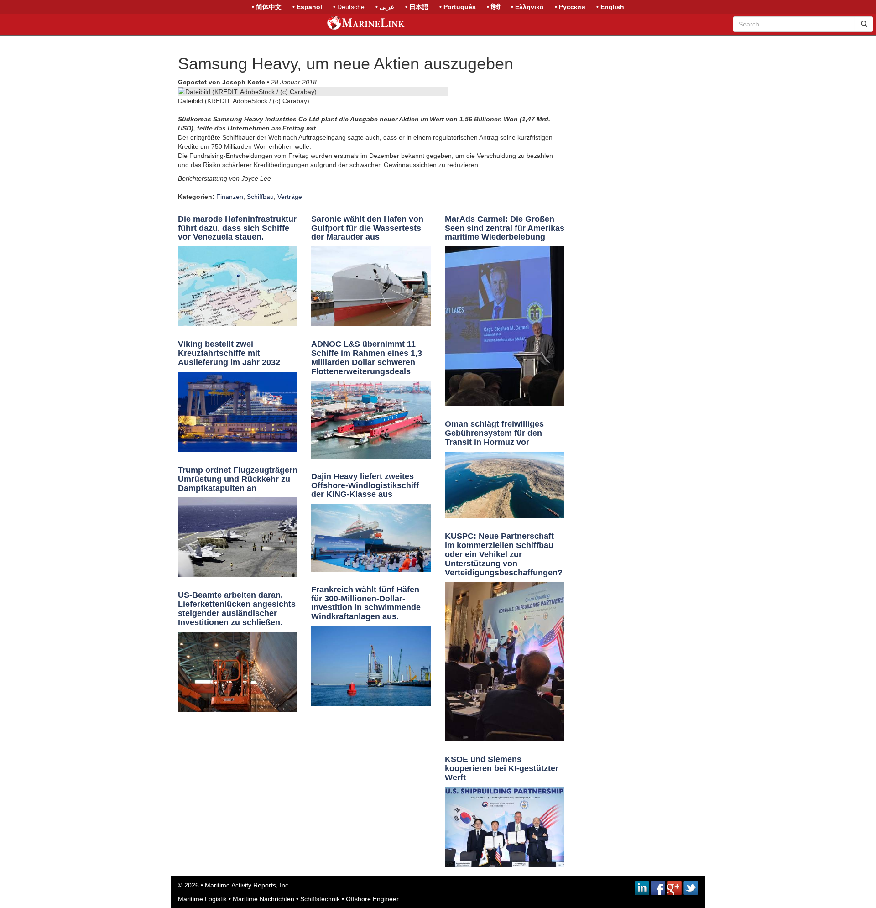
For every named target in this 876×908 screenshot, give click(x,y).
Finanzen (229, 196)
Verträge (289, 196)
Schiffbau (260, 196)
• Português (457, 6)
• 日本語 (416, 6)
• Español (307, 6)
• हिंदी (493, 6)
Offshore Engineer (372, 899)
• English (610, 6)
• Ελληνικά (527, 6)
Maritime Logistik (202, 899)
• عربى (384, 6)
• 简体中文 (267, 6)
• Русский (570, 6)
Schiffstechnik (320, 899)
